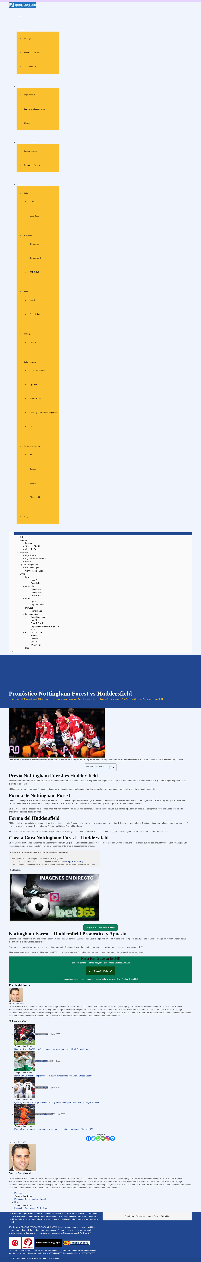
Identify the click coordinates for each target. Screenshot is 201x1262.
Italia (26, 193)
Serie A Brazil (35, 398)
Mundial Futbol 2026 (44, 1114)
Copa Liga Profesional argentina (43, 413)
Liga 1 (32, 300)
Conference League (32, 165)
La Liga (27, 38)
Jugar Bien (153, 1216)
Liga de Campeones (27, 142)
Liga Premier (29, 95)
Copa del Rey (30, 67)
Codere (33, 483)
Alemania (28, 235)
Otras (21, 184)
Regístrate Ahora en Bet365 (100, 927)
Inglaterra (23, 86)
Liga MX (33, 384)
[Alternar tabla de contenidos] (110, 767)
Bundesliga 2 (35, 258)
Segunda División (31, 53)
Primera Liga (35, 342)
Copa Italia (34, 216)
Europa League (30, 151)
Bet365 (33, 455)
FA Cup (27, 123)
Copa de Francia (36, 314)
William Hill (35, 497)
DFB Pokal (34, 272)
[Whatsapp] (98, 1138)
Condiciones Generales (135, 1216)
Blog (26, 516)
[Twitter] (93, 1138)
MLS (32, 427)
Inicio (21, 16)
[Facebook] (88, 1138)
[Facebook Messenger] (112, 1138)
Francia (27, 291)
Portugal (27, 334)
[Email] (102, 1138)
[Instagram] (107, 1138)
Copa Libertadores (37, 370)
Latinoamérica (30, 362)
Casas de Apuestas (32, 446)
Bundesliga (34, 244)
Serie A (33, 202)
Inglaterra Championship (34, 109)
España (22, 30)
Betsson (33, 469)
